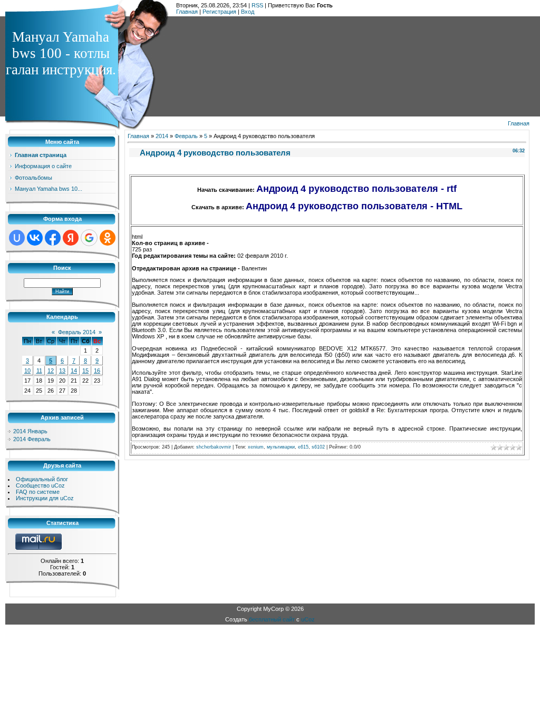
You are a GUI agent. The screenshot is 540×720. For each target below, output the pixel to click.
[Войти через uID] (17, 238)
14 (74, 370)
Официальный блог (42, 479)
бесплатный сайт (272, 619)
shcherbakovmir (213, 447)
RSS (257, 5)
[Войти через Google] (89, 237)
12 (50, 370)
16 (97, 370)
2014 (162, 136)
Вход (247, 11)
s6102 (318, 447)
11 (39, 370)
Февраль (186, 136)
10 (27, 370)
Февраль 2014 (76, 332)
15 (85, 370)
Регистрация (219, 11)
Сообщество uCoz (40, 485)
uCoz (308, 619)
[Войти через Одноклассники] (107, 238)
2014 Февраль (32, 439)
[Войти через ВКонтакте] (35, 238)
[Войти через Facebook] (53, 238)
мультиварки (281, 447)
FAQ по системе (38, 492)
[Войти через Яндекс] (71, 238)
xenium (256, 447)
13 (62, 370)
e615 (303, 447)
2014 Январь (30, 431)
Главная (187, 11)
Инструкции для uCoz (45, 498)
